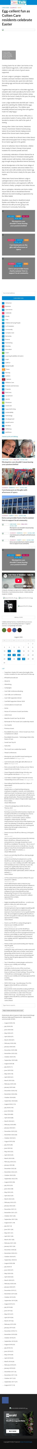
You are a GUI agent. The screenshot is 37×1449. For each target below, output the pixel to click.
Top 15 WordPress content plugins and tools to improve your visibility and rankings (18, 963)
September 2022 (9, 1179)
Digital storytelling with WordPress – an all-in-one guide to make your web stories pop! (19, 903)
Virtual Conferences (10, 752)
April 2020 (7, 1277)
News (19, 7)
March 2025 (8, 1080)
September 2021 (9, 1219)
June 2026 (7, 1030)
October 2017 (8, 1378)
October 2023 (8, 1138)
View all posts (18, 617)
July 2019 (7, 1307)
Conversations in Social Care (13, 705)
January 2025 (8, 1087)
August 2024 (8, 1104)
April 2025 (7, 1077)
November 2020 (9, 1253)
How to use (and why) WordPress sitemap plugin (19, 855)
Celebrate (13, 7)
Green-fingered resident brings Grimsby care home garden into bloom (18, 773)
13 (19, 651)
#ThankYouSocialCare (11, 677)
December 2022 (9, 1168)
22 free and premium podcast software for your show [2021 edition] (19, 879)
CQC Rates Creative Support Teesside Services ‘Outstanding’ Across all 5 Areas (18, 778)
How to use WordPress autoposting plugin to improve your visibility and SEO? (17, 924)
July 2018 (7, 1348)
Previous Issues (9, 728)
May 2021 (7, 1233)
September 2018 (9, 1341)
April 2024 (7, 1118)
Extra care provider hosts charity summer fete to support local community (18, 271)
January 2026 (8, 1047)
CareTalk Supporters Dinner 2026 (14, 701)
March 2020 (8, 1280)
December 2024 (9, 1090)
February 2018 (8, 1365)
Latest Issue (8, 715)
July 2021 (7, 1226)
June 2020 (7, 1270)
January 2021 (8, 1246)
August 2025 (8, 1063)
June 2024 (7, 1111)
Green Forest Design (26, 1442)
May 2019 (7, 1314)
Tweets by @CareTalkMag (10, 436)
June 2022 (7, 1189)
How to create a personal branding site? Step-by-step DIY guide (19, 945)
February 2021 (8, 1243)
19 (14, 655)
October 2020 (8, 1256)
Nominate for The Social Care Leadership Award (19, 721)
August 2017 (8, 1385)
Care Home (5, 7)
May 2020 (7, 1273)
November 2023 (9, 1135)
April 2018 (7, 1358)
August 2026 (8, 1023)
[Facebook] (14, 630)
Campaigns (8, 688)
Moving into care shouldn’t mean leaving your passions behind (18, 223)
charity (19, 263)
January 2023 (8, 1165)
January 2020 (8, 1287)
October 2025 (8, 1057)
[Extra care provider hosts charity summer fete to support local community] (18, 504)
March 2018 (8, 1361)
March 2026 (8, 1040)
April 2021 (7, 1236)
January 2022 (8, 1206)
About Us (7, 681)
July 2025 (7, 1067)
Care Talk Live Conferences (12, 694)
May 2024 (7, 1114)
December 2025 (9, 1050)
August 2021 (8, 1222)
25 (9, 659)
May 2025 (7, 1074)
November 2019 (9, 1294)
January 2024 (8, 1128)
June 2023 (7, 1148)
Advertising (7, 684)
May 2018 (7, 1355)
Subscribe (7, 746)
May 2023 (7, 1151)
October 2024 (8, 1097)
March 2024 (8, 1121)
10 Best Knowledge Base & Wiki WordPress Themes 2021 (17, 807)
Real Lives (25, 216)
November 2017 (9, 1375)
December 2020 (9, 1250)
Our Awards (8, 725)
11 (9, 651)
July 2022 (7, 1185)
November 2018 (9, 1334)
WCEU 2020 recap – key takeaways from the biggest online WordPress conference (17, 984)
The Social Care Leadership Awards (15, 749)
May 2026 (7, 1033)
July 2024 (7, 1107)
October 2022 (8, 1175)
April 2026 (7, 1036)
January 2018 (8, 1368)
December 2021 (9, 1209)
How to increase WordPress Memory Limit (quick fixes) (19, 833)
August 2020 (8, 1263)
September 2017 (9, 1382)
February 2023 (8, 1162)
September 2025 (9, 1060)
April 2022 (7, 1195)
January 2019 (8, 1327)
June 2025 (7, 1070)
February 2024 (8, 1124)
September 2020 (9, 1260)
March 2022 (8, 1199)
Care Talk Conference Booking (13, 691)
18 (9, 655)
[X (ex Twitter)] (12, 1400)
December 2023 (9, 1131)
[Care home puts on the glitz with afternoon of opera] (18, 476)
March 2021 (8, 1239)
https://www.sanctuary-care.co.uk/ (13, 1010)
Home (6, 708)
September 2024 (9, 1101)
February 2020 (8, 1283)
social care (18, 218)
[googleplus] (9, 630)
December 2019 (9, 1290)
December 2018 (9, 1331)
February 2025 (8, 1084)
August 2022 (8, 1182)
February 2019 (8, 1324)
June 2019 (7, 1311)
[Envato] (4, 630)
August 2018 (8, 1344)
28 (23, 659)
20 (19, 655)
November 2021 (9, 1212)
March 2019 (8, 1321)
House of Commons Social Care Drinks (16, 711)
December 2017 (9, 1371)
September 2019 (9, 1300)
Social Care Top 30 (10, 742)
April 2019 (7, 1317)
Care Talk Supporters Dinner (13, 698)
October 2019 (8, 1297)
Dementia (19, 240)
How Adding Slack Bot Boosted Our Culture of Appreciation (18, 784)
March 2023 (8, 1158)
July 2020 (7, 1267)
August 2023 (8, 1141)
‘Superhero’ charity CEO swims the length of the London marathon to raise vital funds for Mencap (19, 673)
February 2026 (8, 1043)
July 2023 (7, 1145)
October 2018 (8, 1338)
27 (19, 659)
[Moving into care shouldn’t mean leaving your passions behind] (18, 448)
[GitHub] (19, 630)
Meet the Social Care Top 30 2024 (14, 718)
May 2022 (7, 1192)
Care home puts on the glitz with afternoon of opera (19, 247)
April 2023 (7, 1155)
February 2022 (8, 1202)
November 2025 (9, 1053)
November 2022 (9, 1172)
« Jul (3, 668)
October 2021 (8, 1216)
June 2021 (7, 1229)
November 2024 (9, 1094)
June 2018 (7, 1351)
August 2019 (8, 1304)
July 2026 (7, 1026)
